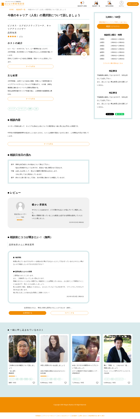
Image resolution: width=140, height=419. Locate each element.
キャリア (12, 109)
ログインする (69, 313)
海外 (55, 379)
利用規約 (38, 415)
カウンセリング (119, 379)
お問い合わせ (83, 415)
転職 (21, 379)
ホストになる (132, 4)
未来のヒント (76, 379)
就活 (112, 379)
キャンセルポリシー (64, 415)
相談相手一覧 (20, 9)
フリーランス (44, 379)
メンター (107, 379)
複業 (51, 379)
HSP (59, 379)
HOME (11, 9)
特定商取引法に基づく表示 (96, 415)
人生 (36, 109)
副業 (30, 109)
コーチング (22, 109)
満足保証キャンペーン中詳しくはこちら (113, 22)
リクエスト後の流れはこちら (113, 63)
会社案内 (74, 415)
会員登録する (27, 313)
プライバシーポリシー (49, 415)
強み (31, 379)
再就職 (26, 379)
